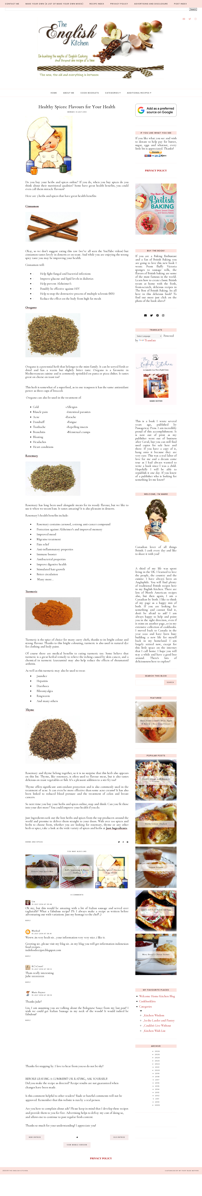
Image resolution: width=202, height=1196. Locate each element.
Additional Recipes (138, 93)
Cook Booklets (90, 93)
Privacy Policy (119, 3)
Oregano (31, 307)
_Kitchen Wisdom (153, 1015)
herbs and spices (34, 842)
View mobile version (77, 1145)
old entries (119, 1137)
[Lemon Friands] (156, 887)
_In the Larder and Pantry (159, 1020)
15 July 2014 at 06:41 (42, 934)
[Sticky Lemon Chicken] (156, 843)
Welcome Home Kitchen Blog (157, 996)
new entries (35, 1137)
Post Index (180, 3)
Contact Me (12, 3)
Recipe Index (97, 3)
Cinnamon (32, 206)
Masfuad (36, 930)
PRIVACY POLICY (156, 170)
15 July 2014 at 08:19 (42, 995)
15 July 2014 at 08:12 (42, 969)
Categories (112, 93)
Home (54, 93)
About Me (68, 93)
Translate (150, 340)
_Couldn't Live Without (157, 1025)
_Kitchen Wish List (154, 1031)
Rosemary (31, 456)
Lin (33, 901)
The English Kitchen (18, 1170)
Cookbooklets (147, 1001)
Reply (28, 921)
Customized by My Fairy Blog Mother (182, 1170)
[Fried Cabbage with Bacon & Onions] (156, 800)
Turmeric (31, 591)
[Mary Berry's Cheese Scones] (156, 974)
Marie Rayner (38, 992)
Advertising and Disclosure (151, 3)
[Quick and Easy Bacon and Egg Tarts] (156, 930)
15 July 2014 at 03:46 (42, 904)
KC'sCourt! (37, 966)
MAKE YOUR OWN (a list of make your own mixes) (54, 3)
